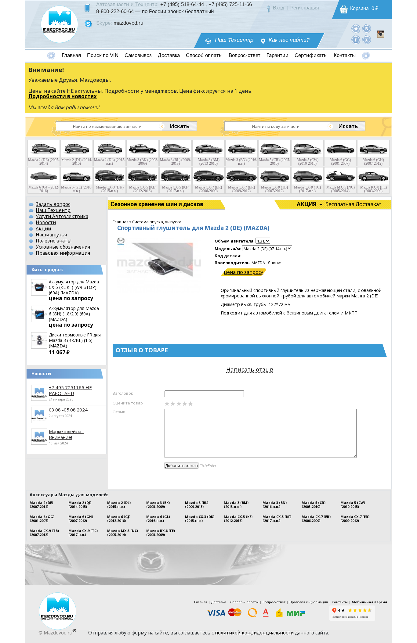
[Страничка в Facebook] (356, 39)
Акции (43, 228)
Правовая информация (63, 253)
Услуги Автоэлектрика (62, 216)
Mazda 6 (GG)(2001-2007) (42, 518)
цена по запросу (243, 272)
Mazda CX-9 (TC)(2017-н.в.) (83, 532)
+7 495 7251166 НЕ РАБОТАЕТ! (70, 390)
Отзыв (119, 412)
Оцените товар (128, 403)
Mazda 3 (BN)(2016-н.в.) (275, 504)
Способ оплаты (204, 55)
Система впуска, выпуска (156, 222)
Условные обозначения (63, 246)
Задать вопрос (53, 204)
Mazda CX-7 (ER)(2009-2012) (354, 518)
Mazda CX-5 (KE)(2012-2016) (238, 518)
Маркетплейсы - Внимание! (66, 434)
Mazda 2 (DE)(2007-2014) (41, 504)
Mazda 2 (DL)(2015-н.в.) (119, 504)
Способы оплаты (244, 602)
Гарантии (277, 55)
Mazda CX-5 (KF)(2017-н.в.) (277, 518)
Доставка (169, 55)
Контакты (345, 55)
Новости (46, 222)
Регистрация (304, 7)
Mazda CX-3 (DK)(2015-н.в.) (199, 518)
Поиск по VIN (102, 55)
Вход (278, 7)
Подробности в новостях (62, 96)
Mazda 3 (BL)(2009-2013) (196, 504)
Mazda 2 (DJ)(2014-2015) (79, 504)
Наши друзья (51, 234)
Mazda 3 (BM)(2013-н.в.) (236, 504)
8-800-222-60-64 (115, 11)
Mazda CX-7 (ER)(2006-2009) (316, 518)
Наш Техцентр (234, 40)
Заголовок (123, 393)
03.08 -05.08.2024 (68, 410)
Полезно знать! (53, 240)
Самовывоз (138, 55)
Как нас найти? (289, 40)
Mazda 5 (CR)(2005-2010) (313, 504)
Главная (71, 55)
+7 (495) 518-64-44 (182, 4)
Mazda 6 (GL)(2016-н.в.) (158, 518)
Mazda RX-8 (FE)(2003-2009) (160, 532)
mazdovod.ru (128, 23)
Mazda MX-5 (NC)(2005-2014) (122, 532)
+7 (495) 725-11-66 (230, 4)
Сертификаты (311, 55)
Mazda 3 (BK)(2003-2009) (158, 504)
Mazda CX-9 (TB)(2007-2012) (44, 532)
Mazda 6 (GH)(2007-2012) (80, 518)
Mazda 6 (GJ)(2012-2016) (118, 518)
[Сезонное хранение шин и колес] (137, 204)
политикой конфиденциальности (254, 632)
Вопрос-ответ (244, 55)
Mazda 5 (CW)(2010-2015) (352, 504)
